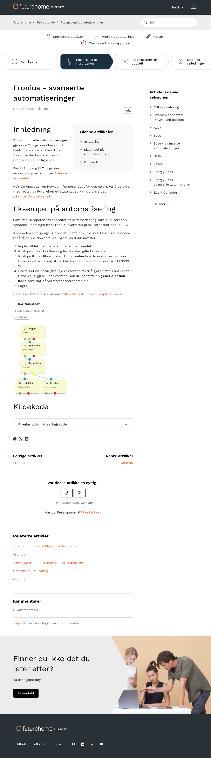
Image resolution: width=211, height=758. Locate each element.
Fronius (19, 463)
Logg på (19, 623)
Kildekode (91, 162)
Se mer (159, 204)
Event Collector (165, 192)
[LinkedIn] (26, 439)
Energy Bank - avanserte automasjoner (172, 182)
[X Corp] (20, 439)
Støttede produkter (67, 37)
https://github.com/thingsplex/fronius (93, 294)
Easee (158, 164)
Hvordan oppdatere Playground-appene (44, 546)
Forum (158, 37)
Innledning (92, 141)
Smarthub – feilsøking (31, 571)
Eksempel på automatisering (95, 152)
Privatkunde (46, 22)
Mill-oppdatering (166, 107)
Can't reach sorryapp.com (109, 43)
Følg (128, 110)
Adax (157, 127)
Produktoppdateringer (118, 37)
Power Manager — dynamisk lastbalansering (48, 563)
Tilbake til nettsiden (31, 744)
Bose (157, 135)
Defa (157, 156)
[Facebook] (14, 439)
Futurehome (22, 22)
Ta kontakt (26, 693)
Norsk (176, 7)
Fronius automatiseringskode (42, 424)
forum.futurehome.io (35, 196)
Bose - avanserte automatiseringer (167, 146)
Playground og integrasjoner (82, 22)
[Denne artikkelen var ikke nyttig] (80, 493)
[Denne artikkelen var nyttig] (67, 493)
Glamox (127, 463)
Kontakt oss (92, 512)
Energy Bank (163, 172)
